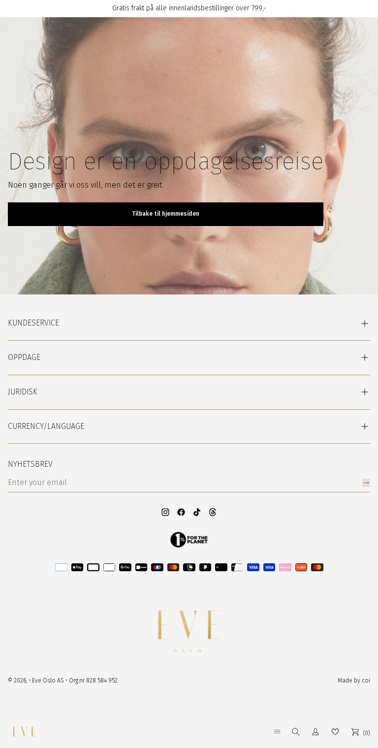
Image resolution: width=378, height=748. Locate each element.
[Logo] (24, 731)
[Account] (315, 732)
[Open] (277, 731)
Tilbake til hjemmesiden (165, 213)
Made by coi (354, 680)
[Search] (296, 732)
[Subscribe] (366, 483)
